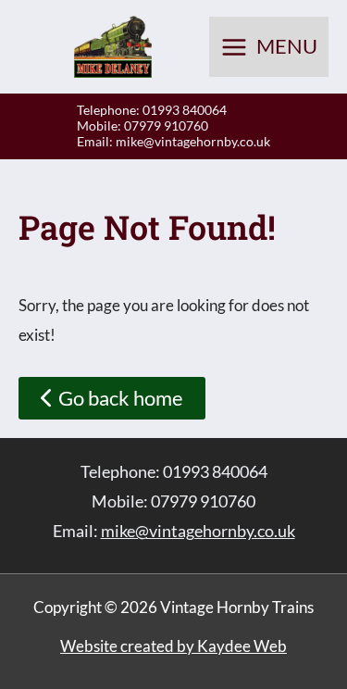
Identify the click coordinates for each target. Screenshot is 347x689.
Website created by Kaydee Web (173, 646)
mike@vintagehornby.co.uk (193, 141)
